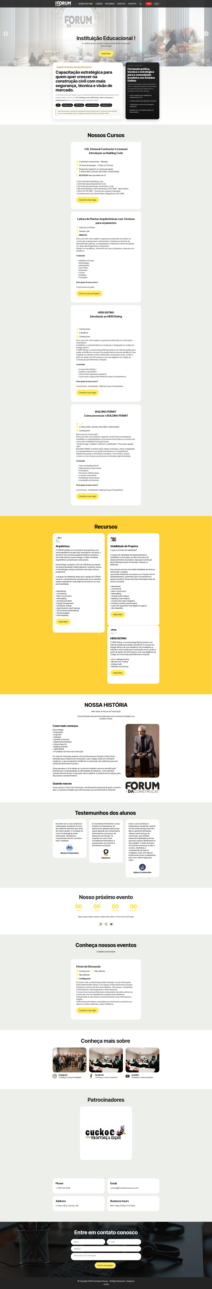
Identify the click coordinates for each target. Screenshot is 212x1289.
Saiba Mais (106, 53)
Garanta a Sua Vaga (87, 200)
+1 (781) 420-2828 (63, 1188)
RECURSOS (109, 4)
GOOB (106, 1284)
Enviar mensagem (105, 1265)
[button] (5, 33)
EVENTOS (121, 4)
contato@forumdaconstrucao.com (124, 1188)
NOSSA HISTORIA (86, 4)
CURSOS (99, 4)
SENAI (149, 3)
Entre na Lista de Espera (89, 293)
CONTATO (132, 4)
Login (156, 3)
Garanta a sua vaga (87, 392)
